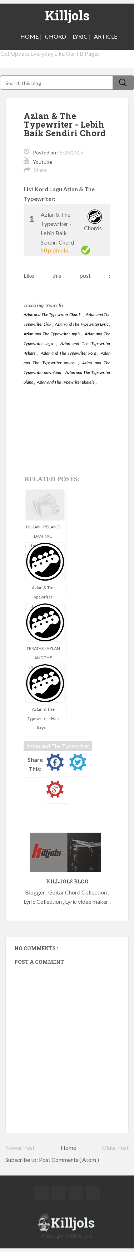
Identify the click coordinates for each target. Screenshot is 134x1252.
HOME (29, 36)
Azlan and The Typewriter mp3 (52, 333)
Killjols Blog (67, 881)
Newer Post (20, 1147)
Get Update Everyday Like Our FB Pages (50, 53)
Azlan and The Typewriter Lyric (82, 324)
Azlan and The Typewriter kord (69, 353)
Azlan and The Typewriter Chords (52, 314)
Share (40, 170)
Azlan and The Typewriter (57, 746)
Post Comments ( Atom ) (69, 1159)
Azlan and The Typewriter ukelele (66, 382)
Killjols (67, 15)
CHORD (55, 36)
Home (68, 1147)
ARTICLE (105, 36)
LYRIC (80, 36)
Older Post (115, 1147)
